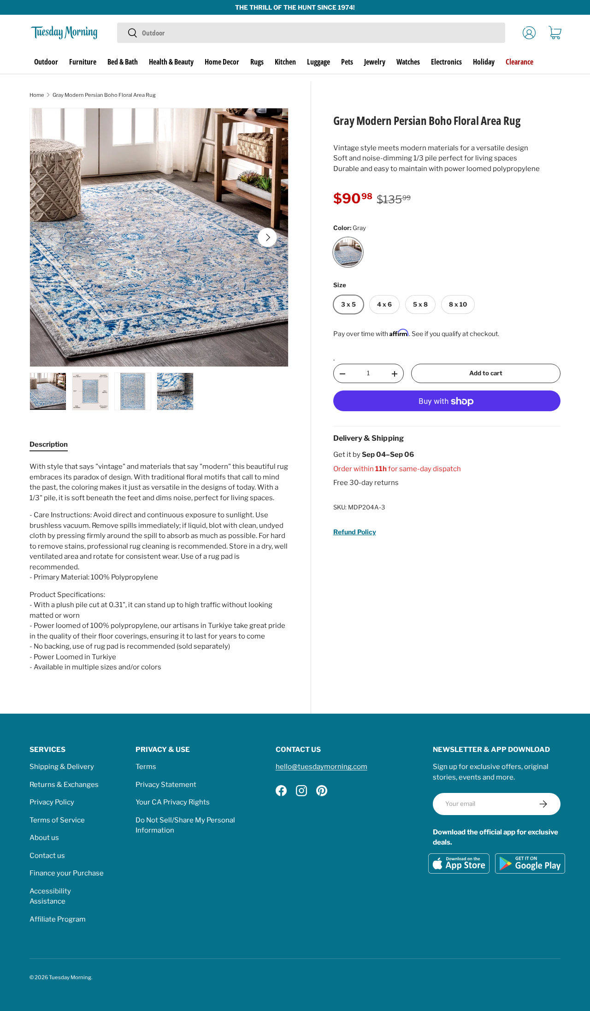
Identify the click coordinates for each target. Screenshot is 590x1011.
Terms (146, 767)
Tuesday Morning (70, 977)
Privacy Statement (166, 784)
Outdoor (46, 62)
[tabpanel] (159, 567)
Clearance (519, 62)
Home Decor (222, 62)
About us (44, 838)
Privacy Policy (52, 802)
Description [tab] (49, 444)
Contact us (47, 855)
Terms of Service (57, 820)
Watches (408, 62)
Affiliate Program (58, 919)
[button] (555, 33)
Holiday (484, 62)
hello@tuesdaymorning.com (321, 767)
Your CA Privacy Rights (173, 802)
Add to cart (485, 373)
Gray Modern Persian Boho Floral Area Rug (104, 95)
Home (37, 95)
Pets (347, 62)
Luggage (318, 62)
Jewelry (374, 62)
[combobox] (311, 33)
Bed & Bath (122, 62)
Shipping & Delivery (62, 767)
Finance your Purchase (67, 873)
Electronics (446, 62)
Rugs (257, 62)
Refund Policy (354, 532)
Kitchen (285, 62)
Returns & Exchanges (64, 784)
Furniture (82, 62)
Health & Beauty (171, 62)
